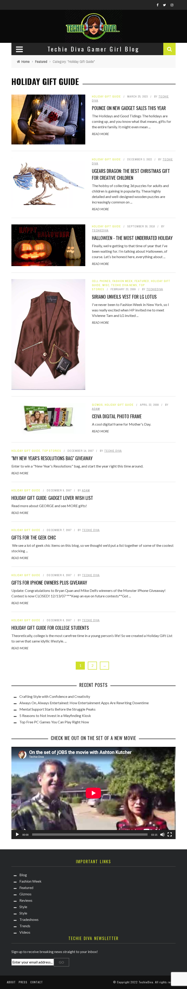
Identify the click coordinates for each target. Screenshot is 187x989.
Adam (96, 409)
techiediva (100, 230)
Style (23, 906)
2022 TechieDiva (141, 982)
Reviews (25, 900)
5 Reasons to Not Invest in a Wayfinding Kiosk (55, 715)
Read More (100, 134)
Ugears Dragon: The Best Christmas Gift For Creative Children (131, 174)
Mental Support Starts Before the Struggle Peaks (57, 709)
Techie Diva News (124, 285)
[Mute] (162, 834)
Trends (24, 926)
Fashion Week (122, 281)
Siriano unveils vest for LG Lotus (124, 296)
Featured (142, 281)
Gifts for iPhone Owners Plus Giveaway (49, 582)
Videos (24, 932)
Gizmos (97, 405)
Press (23, 982)
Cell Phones (101, 281)
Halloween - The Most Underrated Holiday (132, 237)
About (11, 982)
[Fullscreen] (169, 834)
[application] (93, 793)
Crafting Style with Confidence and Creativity (54, 696)
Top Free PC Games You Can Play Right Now (54, 722)
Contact (36, 982)
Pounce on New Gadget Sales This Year (129, 108)
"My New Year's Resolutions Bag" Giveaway (52, 458)
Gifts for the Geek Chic (33, 537)
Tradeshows (29, 919)
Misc (105, 285)
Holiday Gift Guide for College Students (50, 627)
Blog (23, 875)
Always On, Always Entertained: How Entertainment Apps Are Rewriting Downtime (84, 703)
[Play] (17, 834)
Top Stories (51, 451)
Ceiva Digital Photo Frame (117, 416)
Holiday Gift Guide (106, 96)
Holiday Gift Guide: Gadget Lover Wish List (52, 497)
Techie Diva (113, 451)
